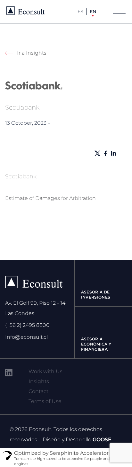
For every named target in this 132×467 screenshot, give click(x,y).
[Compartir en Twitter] (97, 153)
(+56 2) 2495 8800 (27, 325)
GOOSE (102, 439)
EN (93, 11)
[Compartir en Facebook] (105, 153)
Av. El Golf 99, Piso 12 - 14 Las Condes (35, 308)
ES (80, 11)
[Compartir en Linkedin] (113, 153)
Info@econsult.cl (26, 337)
